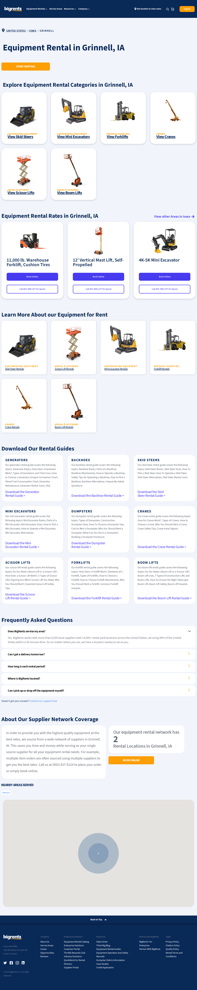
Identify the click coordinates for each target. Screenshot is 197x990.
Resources (69, 9)
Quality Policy (172, 949)
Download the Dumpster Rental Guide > (88, 545)
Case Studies (102, 964)
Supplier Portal (71, 967)
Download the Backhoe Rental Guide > (97, 495)
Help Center (102, 941)
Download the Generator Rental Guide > (22, 493)
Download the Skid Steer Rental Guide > (151, 493)
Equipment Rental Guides (108, 949)
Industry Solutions (73, 956)
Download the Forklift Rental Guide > (96, 598)
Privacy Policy (172, 941)
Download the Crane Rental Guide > (162, 546)
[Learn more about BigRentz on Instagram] (17, 963)
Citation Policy (173, 945)
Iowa (32, 31)
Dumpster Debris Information (110, 960)
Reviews (44, 956)
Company (83, 9)
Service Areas (55, 9)
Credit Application (105, 967)
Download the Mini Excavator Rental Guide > (22, 545)
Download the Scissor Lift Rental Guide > (20, 596)
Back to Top (96, 919)
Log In (187, 9)
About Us (44, 941)
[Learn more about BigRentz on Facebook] (11, 963)
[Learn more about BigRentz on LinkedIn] (23, 963)
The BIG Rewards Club (74, 952)
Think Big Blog (103, 945)
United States (16, 31)
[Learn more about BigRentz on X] (5, 963)
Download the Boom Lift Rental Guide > (165, 598)
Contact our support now (43, 701)
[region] (98, 853)
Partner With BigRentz (149, 949)
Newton (6, 792)
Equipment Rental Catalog (76, 941)
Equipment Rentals (35, 9)
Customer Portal (72, 949)
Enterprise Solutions (74, 945)
